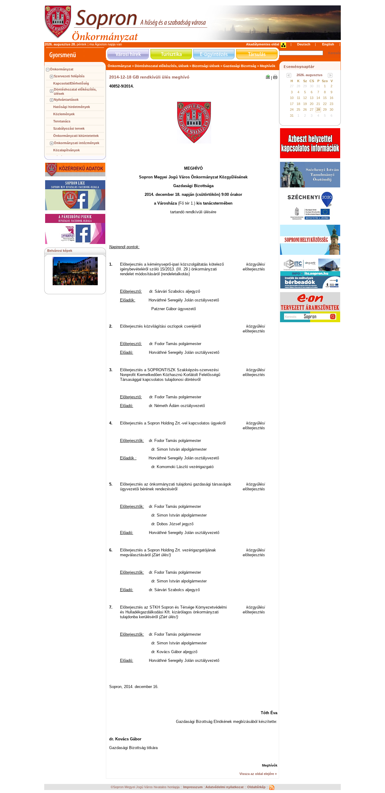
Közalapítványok (66, 150)
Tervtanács (61, 121)
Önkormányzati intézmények (76, 143)
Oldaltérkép (256, 787)
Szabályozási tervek (69, 128)
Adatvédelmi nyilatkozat (224, 787)
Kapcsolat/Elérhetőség (71, 83)
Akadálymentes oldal (262, 44)
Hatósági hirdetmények (71, 107)
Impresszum (193, 787)
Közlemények (64, 114)
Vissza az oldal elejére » (258, 774)
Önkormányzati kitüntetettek (76, 135)
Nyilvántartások (66, 99)
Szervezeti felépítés (69, 76)
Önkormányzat (61, 69)
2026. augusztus (309, 75)
